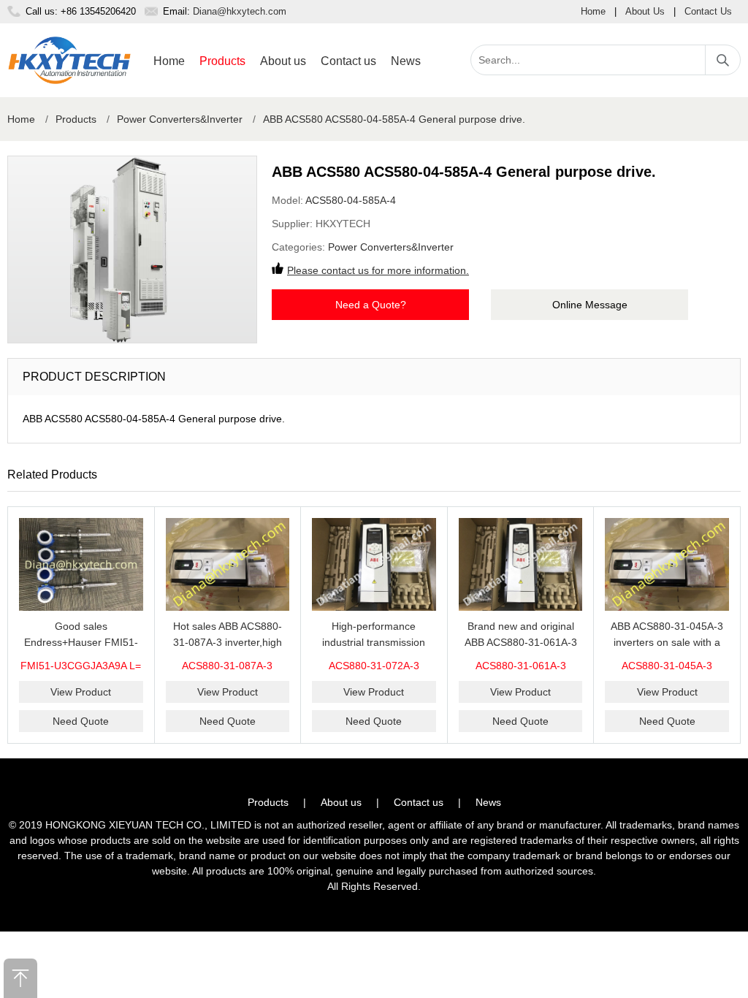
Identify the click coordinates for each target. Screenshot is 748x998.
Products (222, 61)
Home (593, 11)
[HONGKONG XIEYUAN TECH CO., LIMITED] (69, 60)
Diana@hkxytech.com (239, 11)
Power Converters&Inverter (180, 119)
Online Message (589, 305)
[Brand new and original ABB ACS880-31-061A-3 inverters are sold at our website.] (521, 564)
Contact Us (708, 11)
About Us (645, 11)
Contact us (348, 61)
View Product (80, 692)
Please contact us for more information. (378, 270)
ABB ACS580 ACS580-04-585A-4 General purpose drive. (394, 119)
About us (283, 61)
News (406, 61)
